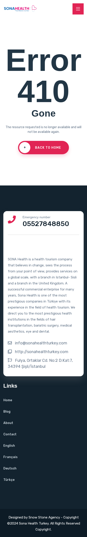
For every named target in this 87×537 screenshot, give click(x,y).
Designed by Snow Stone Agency (34, 517)
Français (10, 457)
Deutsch (10, 468)
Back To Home (42, 148)
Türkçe (8, 480)
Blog (6, 412)
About (8, 423)
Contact (10, 434)
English (9, 446)
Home (7, 400)
